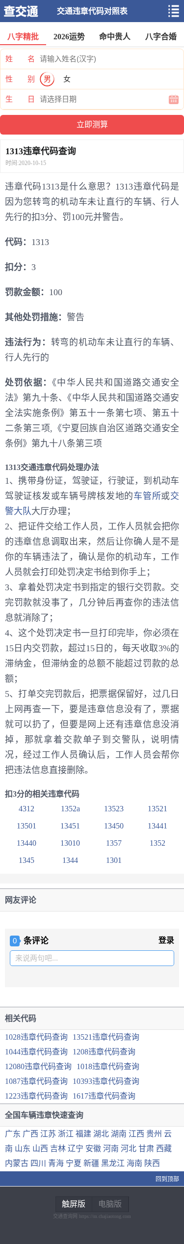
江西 (136, 1134)
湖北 (101, 1134)
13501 (26, 826)
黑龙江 (113, 1163)
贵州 (154, 1134)
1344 (70, 860)
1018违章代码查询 (108, 1066)
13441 (157, 826)
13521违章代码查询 (106, 1037)
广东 (13, 1134)
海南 (134, 1163)
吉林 (58, 1148)
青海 (56, 1163)
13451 (70, 826)
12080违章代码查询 (38, 1066)
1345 (26, 860)
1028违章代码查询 (36, 1037)
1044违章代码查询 (36, 1052)
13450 (114, 826)
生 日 (20, 99)
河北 (128, 1148)
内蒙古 (16, 1163)
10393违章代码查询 (106, 1081)
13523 (114, 808)
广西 (30, 1134)
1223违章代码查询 (36, 1096)
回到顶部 (167, 1179)
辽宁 (75, 1148)
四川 (38, 1163)
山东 (22, 1148)
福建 (83, 1134)
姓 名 (20, 59)
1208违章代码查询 (104, 1052)
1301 (114, 860)
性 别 (20, 79)
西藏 (164, 1148)
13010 (70, 843)
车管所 (147, 496)
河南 (111, 1148)
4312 (26, 808)
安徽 (93, 1148)
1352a (70, 808)
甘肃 (146, 1148)
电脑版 (110, 1204)
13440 (26, 843)
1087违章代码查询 (36, 1081)
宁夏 (73, 1163)
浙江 (66, 1134)
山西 (40, 1148)
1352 (157, 843)
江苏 (48, 1134)
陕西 (152, 1163)
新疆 (91, 1163)
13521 (157, 808)
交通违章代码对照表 (92, 11)
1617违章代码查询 (104, 1096)
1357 (114, 843)
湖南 (119, 1134)
